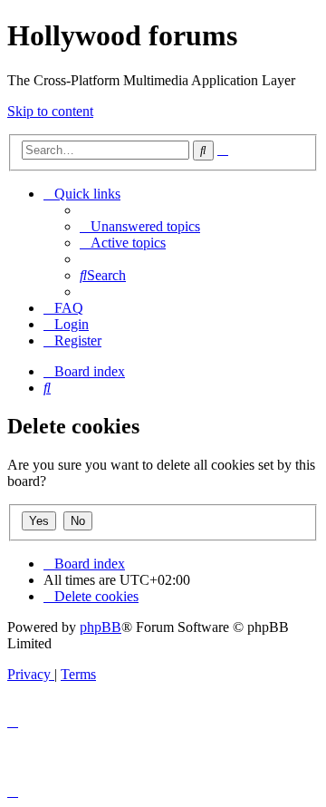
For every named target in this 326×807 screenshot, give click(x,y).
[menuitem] (140, 226)
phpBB (100, 627)
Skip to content (50, 111)
